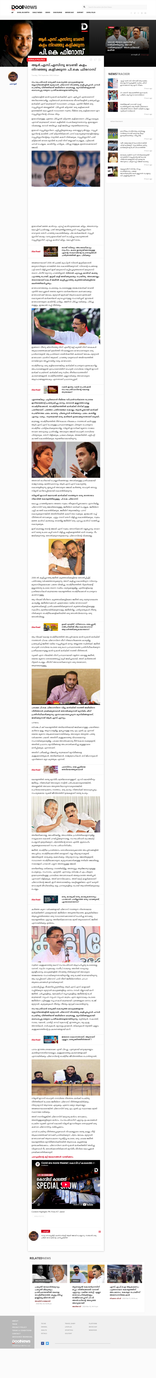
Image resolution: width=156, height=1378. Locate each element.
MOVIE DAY (69, 12)
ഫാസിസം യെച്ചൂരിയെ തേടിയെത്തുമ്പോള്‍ (74, 768)
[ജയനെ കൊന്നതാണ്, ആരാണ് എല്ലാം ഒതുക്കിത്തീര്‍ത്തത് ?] (51, 1039)
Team (14, 1324)
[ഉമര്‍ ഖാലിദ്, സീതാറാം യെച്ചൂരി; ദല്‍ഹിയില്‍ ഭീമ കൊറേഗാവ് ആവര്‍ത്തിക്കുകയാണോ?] (51, 627)
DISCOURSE (57, 12)
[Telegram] (141, 13)
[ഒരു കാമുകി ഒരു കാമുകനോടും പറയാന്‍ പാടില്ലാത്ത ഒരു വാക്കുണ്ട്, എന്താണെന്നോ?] (51, 899)
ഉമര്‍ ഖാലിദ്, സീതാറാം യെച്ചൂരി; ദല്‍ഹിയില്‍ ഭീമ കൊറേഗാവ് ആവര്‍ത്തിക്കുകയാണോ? (79, 627)
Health (44, 1330)
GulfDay (68, 1333)
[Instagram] (138, 13)
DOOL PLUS (91, 12)
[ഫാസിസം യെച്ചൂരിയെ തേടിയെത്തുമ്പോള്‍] (51, 769)
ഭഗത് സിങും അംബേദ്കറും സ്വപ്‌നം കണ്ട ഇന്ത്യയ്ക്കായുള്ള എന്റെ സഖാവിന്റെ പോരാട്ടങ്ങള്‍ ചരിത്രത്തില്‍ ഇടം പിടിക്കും (79, 252)
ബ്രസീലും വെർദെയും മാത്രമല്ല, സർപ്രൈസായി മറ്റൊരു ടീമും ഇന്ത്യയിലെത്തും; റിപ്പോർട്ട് (132, 133)
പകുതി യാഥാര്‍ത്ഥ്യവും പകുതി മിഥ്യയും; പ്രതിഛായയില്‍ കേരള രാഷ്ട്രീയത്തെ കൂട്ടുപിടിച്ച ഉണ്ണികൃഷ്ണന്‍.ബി (48, 1292)
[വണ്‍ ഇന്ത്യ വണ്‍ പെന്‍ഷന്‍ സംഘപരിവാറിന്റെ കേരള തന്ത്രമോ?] (51, 389)
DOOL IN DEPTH (23, 12)
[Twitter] (134, 13)
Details (44, 1333)
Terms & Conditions (22, 1330)
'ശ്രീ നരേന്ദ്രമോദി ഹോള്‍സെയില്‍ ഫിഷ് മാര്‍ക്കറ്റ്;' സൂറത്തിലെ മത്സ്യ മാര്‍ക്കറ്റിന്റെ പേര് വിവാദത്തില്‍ (133, 145)
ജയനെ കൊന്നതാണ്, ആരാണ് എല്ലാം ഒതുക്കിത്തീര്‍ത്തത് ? (78, 1038)
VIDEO (47, 12)
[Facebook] (131, 13)
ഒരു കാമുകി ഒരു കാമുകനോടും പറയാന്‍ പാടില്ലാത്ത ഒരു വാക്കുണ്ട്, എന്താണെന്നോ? (81, 899)
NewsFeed (93, 1330)
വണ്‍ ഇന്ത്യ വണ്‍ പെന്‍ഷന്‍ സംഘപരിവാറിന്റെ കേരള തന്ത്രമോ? (76, 389)
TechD (43, 1323)
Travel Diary (70, 1323)
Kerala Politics (39, 1216)
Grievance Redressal (22, 1337)
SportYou (69, 1330)
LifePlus (68, 1327)
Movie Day (93, 1327)
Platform (93, 1323)
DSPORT (80, 12)
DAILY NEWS (37, 12)
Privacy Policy (19, 1327)
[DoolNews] (23, 7)
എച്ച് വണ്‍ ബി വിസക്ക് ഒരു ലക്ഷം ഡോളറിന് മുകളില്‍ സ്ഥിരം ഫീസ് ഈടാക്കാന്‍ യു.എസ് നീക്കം (133, 83)
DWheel (44, 1327)
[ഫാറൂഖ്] (13, 76)
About (15, 1321)
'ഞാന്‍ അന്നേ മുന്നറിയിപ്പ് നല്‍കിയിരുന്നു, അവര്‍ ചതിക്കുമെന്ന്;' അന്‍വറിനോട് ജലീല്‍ (123, 46)
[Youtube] (145, 13)
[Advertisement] (66, 212)
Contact (16, 1333)
